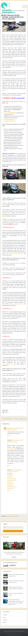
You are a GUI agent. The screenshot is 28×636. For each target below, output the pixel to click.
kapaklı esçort (10, 475)
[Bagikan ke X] (5, 410)
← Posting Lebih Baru (6, 418)
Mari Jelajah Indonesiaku (15, 634)
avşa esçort (9, 477)
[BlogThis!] (4, 410)
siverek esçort (10, 483)
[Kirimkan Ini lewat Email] (3, 410)
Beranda (15, 418)
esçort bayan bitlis (11, 478)
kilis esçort (9, 481)
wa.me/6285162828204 (10, 113)
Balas (8, 435)
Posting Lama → (23, 418)
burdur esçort (10, 485)
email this (6, 412)
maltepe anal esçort (11, 480)
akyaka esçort (10, 488)
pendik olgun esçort (12, 486)
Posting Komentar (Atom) (13, 516)
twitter (4, 617)
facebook (5, 614)
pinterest (5, 622)
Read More (14, 556)
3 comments (9, 12)
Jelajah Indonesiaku (19, 631)
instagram (5, 619)
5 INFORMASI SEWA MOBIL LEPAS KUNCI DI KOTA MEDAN (12, 17)
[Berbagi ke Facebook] (6, 410)
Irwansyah (9, 428)
